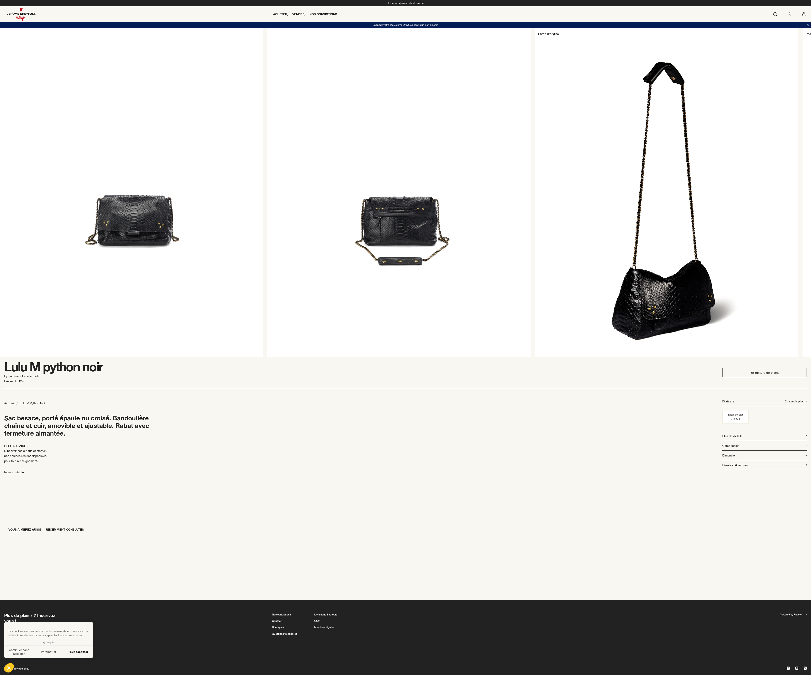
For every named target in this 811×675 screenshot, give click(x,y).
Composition (730, 445)
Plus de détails (732, 436)
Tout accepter (78, 651)
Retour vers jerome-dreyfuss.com (405, 3)
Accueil (9, 403)
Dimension (729, 455)
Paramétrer (48, 651)
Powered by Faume (790, 614)
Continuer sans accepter (19, 651)
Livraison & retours (735, 465)
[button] (9, 668)
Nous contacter (14, 472)
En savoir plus (794, 401)
